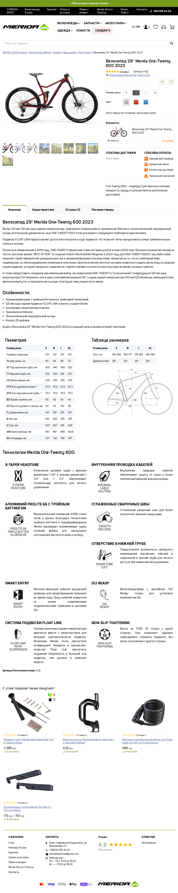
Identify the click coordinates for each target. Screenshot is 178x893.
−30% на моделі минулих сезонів (89, 3)
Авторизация (149, 842)
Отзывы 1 (124, 71)
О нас (11, 842)
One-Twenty (85, 52)
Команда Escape (17, 847)
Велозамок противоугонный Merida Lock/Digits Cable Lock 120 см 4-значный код (147, 741)
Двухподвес (70, 52)
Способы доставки (121, 153)
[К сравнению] (162, 82)
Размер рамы (113, 93)
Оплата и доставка (65, 11)
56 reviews (105, 849)
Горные (57, 52)
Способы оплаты (157, 153)
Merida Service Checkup (105, 11)
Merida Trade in (125, 11)
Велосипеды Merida (40, 52)
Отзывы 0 (22, 735)
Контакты (142, 9)
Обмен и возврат (83, 11)
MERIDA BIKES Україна (15, 52)
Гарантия (51, 9)
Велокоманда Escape (32, 11)
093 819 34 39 (162, 11)
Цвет (108, 102)
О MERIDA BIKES (12, 11)
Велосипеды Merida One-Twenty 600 (130, 75)
